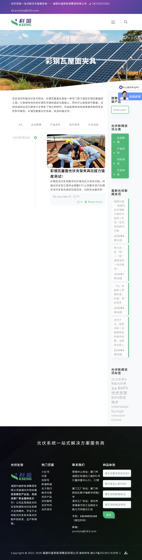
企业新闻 (36, 124)
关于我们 (47, 488)
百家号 (45, 480)
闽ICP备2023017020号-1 (105, 553)
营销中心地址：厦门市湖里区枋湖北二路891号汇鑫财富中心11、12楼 (86, 476)
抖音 (44, 476)
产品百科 (55, 124)
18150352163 (100, 3)
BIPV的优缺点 (118, 399)
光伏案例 (47, 501)
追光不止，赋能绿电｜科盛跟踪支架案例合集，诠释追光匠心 (119, 332)
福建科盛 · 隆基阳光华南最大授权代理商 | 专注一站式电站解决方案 (119, 216)
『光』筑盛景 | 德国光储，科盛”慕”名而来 (120, 294)
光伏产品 (47, 496)
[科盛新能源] (21, 22)
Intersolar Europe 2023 (118, 419)
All (20, 124)
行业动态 (93, 124)
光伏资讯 (74, 124)
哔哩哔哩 (47, 484)
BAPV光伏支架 (119, 390)
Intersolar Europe (120, 408)
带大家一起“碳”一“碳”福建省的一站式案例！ (119, 258)
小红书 (45, 471)
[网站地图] (126, 553)
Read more (95, 201)
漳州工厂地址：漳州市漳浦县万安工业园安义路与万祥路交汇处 (85, 505)
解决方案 (47, 492)
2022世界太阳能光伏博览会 (119, 383)
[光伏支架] (21, 481)
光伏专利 (47, 505)
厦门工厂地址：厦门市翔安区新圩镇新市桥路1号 (86, 492)
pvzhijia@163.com (27, 10)
